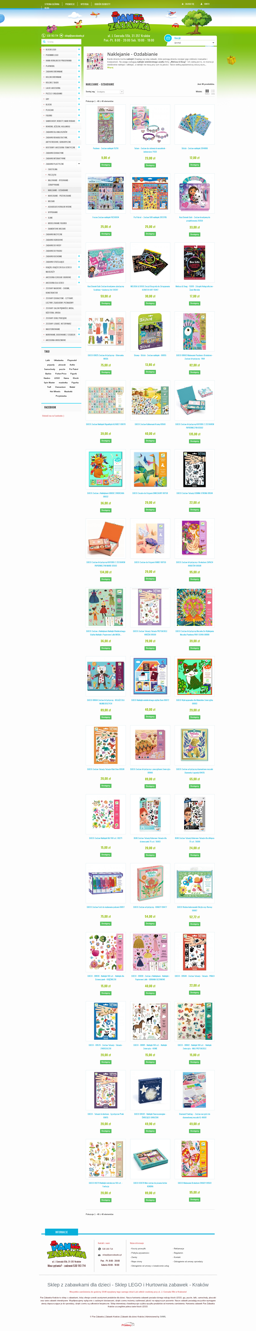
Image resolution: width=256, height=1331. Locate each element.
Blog (47, 8)
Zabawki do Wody (53, 245)
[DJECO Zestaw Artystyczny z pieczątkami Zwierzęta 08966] (150, 745)
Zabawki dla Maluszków (56, 131)
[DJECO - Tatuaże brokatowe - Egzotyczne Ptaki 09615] (105, 1090)
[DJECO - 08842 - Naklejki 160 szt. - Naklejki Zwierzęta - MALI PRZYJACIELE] (194, 1021)
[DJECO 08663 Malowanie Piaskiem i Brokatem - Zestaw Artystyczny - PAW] (194, 331)
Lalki (47, 360)
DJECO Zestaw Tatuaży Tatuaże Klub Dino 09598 (105, 769)
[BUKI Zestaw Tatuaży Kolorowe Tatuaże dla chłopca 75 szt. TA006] (194, 814)
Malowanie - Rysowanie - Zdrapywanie (58, 182)
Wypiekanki (52, 212)
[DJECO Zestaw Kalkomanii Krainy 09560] (150, 400)
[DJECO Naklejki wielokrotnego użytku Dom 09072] (150, 676)
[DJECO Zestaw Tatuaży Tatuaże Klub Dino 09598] (105, 745)
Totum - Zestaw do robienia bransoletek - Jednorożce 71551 (150, 150)
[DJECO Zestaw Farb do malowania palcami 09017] (105, 883)
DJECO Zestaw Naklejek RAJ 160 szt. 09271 (105, 838)
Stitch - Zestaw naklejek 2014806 (195, 148)
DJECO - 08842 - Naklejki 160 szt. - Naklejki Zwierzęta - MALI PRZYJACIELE (194, 1046)
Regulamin (178, 1253)
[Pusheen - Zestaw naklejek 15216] (105, 124)
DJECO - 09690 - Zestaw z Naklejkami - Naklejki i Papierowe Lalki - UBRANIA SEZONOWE (150, 977)
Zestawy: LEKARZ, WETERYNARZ (58, 323)
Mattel (72, 387)
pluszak (62, 365)
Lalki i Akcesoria (53, 87)
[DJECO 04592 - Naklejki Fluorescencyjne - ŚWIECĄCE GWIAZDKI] (150, 1090)
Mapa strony (136, 1261)
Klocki (49, 104)
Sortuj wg (90, 91)
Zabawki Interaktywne (55, 158)
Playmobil (72, 360)
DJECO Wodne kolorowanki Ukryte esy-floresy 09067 (194, 908)
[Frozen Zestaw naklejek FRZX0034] (105, 193)
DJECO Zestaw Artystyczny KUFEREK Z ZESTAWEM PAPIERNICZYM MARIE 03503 (106, 564)
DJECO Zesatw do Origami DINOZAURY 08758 (150, 493)
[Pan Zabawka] (130, 21)
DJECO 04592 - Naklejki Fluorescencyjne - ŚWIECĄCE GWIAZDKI (150, 1115)
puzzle (62, 369)
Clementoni (60, 387)
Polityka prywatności (140, 1253)
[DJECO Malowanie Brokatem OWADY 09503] (194, 1159)
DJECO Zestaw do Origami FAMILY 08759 (150, 562)
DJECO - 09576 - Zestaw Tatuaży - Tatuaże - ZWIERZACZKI (106, 1046)
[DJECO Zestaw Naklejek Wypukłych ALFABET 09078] (105, 400)
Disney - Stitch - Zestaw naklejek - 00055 (150, 355)
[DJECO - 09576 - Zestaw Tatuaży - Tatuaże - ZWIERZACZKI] (105, 1021)
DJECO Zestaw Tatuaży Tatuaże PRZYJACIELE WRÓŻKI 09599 (150, 632)
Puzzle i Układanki (54, 93)
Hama (66, 378)
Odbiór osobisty (102, 4)
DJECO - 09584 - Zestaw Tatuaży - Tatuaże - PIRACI (195, 975)
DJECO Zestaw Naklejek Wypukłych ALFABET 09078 (105, 424)
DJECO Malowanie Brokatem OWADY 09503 (194, 1182)
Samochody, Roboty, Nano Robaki (60, 120)
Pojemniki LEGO (52, 54)
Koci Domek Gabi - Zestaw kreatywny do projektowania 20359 (194, 219)
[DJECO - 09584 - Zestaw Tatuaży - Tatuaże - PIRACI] (194, 952)
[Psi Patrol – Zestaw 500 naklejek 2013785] (150, 193)
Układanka (58, 360)
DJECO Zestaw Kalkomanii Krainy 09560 (150, 424)
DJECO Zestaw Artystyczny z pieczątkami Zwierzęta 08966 (150, 770)
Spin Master (49, 383)
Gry (47, 98)
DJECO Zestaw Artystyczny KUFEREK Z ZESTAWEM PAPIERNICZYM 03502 (194, 426)
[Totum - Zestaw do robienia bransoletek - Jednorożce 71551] (150, 124)
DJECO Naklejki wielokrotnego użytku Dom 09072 (150, 700)
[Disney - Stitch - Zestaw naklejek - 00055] (150, 331)
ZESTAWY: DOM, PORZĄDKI (56, 318)
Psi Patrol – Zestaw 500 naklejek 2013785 (150, 217)
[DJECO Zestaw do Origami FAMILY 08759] (150, 538)
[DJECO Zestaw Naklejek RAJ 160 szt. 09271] (105, 814)
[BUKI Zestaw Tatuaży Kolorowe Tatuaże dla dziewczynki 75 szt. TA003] (150, 814)
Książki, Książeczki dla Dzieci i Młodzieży (59, 269)
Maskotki (68, 391)
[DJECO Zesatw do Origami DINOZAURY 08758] (150, 469)
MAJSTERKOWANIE (53, 329)
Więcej (110, 67)
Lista (213, 94)
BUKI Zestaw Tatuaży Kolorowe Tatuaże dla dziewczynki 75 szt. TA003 (150, 839)
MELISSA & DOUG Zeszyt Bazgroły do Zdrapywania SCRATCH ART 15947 (150, 288)
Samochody (49, 369)
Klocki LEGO (51, 49)
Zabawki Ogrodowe (54, 239)
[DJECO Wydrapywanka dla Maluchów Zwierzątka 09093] (194, 676)
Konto (206, 3)
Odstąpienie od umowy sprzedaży (188, 1261)
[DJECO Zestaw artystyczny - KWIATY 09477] (150, 883)
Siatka (207, 94)
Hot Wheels (55, 391)
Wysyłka (84, 4)
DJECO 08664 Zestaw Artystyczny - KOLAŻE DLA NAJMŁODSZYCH (105, 701)
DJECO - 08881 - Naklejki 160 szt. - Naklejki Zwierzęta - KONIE (150, 1046)
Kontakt (177, 1257)
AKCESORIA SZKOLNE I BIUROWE (58, 277)
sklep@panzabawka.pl (112, 1255)
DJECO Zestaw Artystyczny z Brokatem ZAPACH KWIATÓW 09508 (194, 564)
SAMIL (163, 1317)
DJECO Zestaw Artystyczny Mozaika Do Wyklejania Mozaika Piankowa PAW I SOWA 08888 (195, 632)
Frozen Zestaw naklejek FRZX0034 (105, 217)
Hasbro (47, 378)
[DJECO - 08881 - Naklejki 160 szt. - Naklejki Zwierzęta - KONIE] (150, 1021)
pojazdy (51, 365)
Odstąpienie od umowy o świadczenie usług (150, 1266)
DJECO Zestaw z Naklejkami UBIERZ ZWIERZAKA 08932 (105, 494)
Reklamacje (179, 1249)
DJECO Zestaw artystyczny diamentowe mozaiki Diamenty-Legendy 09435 (194, 770)
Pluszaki (49, 109)
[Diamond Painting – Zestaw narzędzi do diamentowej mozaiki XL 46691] (194, 1090)
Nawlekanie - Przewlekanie (59, 195)
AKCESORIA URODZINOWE (56, 340)
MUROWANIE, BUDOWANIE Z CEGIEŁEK (60, 334)
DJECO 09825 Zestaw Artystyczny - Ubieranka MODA (106, 357)
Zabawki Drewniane (54, 71)
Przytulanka (61, 396)
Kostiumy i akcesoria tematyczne (60, 147)
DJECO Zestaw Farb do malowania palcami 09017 (106, 906)
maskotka (63, 383)
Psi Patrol (73, 369)
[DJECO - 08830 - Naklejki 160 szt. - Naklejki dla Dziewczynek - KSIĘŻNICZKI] (105, 952)
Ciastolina (52, 169)
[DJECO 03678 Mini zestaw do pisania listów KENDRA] (150, 1159)
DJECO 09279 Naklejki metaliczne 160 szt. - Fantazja (106, 1184)
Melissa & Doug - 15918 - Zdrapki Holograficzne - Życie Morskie (195, 288)
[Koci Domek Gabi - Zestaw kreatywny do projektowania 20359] (194, 193)
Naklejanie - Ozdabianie (58, 190)
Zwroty (134, 1257)
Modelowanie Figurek (57, 223)
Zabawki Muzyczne (54, 234)
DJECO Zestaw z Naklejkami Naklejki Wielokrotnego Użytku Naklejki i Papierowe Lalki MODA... (105, 632)
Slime (50, 217)
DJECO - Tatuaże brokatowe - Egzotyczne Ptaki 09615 (106, 1115)
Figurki (49, 115)
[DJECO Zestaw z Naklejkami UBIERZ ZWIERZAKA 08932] (105, 469)
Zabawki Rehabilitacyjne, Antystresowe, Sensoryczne (58, 139)
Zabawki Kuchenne (54, 256)
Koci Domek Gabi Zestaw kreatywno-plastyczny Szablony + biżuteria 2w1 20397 (106, 288)
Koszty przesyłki (138, 1249)
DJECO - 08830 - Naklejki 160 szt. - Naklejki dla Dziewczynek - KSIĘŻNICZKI (106, 977)
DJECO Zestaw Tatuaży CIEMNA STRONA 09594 (195, 493)
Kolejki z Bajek (52, 82)
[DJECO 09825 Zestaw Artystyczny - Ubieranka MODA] (105, 331)
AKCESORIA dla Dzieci (55, 282)
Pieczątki (52, 174)
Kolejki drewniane (53, 76)
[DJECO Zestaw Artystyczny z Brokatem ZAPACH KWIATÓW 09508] (194, 538)
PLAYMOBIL (50, 65)
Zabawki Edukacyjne (55, 152)
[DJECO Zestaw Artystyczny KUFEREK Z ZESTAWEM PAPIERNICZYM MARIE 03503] (105, 538)
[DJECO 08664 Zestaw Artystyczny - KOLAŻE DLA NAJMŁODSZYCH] (105, 676)
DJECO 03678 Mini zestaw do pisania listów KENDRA (150, 1184)
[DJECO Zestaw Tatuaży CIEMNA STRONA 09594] (194, 469)
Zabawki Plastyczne (55, 163)
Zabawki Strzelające (55, 261)
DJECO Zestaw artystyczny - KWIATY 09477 (150, 906)
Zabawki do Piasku (54, 250)
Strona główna (52, 4)
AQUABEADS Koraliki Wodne (60, 206)
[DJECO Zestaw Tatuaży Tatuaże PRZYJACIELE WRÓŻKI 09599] (150, 607)
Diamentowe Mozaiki (56, 228)
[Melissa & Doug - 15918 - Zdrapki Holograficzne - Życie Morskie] (194, 262)
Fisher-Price (60, 374)
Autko (72, 365)
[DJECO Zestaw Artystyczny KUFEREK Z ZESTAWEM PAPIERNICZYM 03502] (194, 400)
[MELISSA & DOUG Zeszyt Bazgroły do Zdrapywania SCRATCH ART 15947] (150, 262)
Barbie (48, 374)
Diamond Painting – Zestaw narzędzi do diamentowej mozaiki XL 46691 (194, 1115)
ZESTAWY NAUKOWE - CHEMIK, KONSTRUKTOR (58, 290)
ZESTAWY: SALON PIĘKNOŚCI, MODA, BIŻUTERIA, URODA (60, 310)
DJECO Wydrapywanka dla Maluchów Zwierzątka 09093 (194, 701)
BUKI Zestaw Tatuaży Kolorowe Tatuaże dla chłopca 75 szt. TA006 (194, 839)
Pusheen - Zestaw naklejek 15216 (105, 148)
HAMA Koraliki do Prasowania (59, 60)
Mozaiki (51, 201)
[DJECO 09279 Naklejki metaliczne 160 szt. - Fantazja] (105, 1159)
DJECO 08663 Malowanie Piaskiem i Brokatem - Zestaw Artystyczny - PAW (194, 357)
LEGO (57, 378)
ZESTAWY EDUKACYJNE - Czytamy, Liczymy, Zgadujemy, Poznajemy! (59, 300)
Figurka (75, 383)
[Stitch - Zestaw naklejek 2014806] (194, 124)
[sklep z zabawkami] (66, 1249)
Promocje (70, 4)
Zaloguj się (189, 3)
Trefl (49, 387)
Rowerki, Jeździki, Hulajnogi (58, 126)
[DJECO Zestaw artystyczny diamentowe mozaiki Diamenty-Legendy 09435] (194, 745)
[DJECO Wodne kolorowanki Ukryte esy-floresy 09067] (194, 883)
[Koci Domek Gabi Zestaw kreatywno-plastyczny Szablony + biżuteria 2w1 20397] (105, 262)
